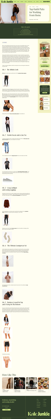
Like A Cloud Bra (12, 96)
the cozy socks (14, 228)
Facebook (45, 402)
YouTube (45, 404)
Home (30, 6)
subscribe (44, 92)
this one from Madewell (16, 195)
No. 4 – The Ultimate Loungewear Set (25, 33)
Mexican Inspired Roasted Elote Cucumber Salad (41, 76)
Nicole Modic (31, 19)
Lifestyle (33, 6)
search (41, 1)
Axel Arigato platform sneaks (22, 171)
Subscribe (6, 409)
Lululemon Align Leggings (22, 73)
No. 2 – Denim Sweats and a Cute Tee (25, 30)
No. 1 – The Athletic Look (25, 29)
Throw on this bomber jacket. (14, 113)
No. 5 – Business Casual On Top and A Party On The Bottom (25, 34)
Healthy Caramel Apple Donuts (46, 82)
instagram (45, 399)
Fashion (37, 6)
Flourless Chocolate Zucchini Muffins (47, 75)
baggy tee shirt (14, 155)
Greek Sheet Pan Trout (41, 82)
